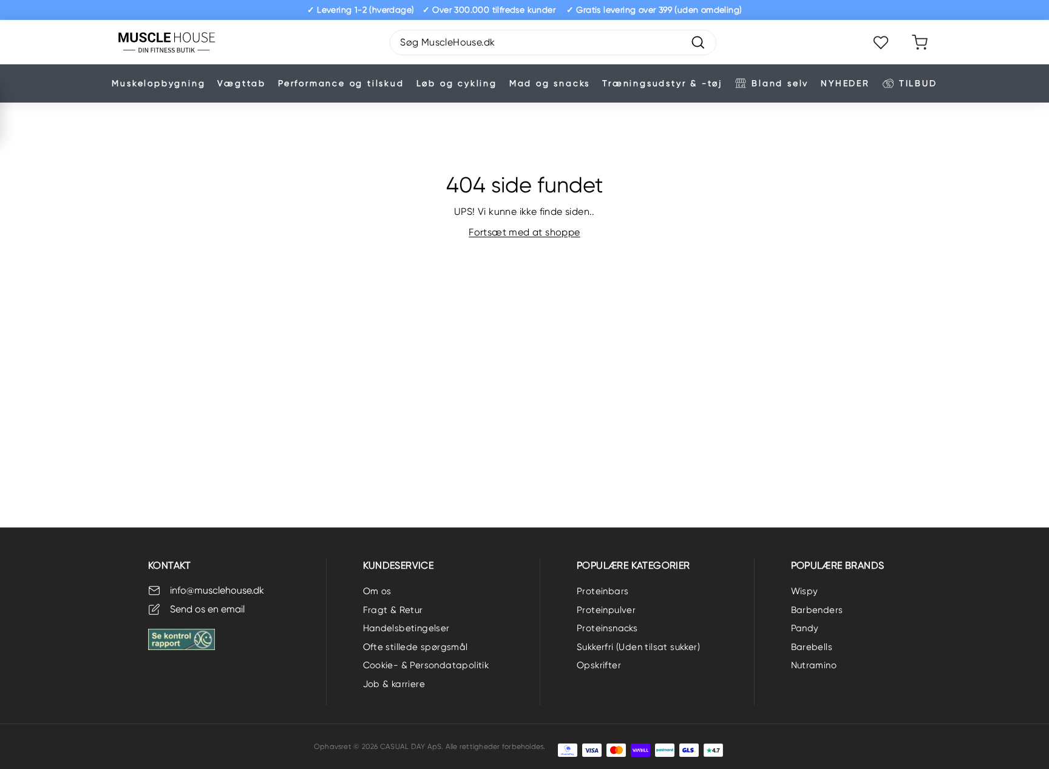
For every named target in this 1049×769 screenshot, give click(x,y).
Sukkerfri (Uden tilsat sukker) (638, 647)
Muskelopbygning (158, 83)
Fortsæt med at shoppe (524, 232)
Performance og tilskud (341, 83)
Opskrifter (599, 665)
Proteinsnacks (607, 628)
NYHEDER (845, 83)
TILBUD (918, 83)
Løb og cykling (456, 83)
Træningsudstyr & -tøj (662, 83)
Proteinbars (602, 591)
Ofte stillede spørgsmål (415, 647)
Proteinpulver (606, 610)
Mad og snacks (549, 83)
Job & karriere (394, 684)
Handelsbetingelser (406, 628)
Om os (377, 591)
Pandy (805, 628)
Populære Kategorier (633, 565)
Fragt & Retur (393, 610)
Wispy (804, 591)
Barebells (812, 647)
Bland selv (780, 83)
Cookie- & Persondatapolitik (426, 665)
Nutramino (814, 665)
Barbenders (817, 610)
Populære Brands (837, 565)
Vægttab (241, 83)
